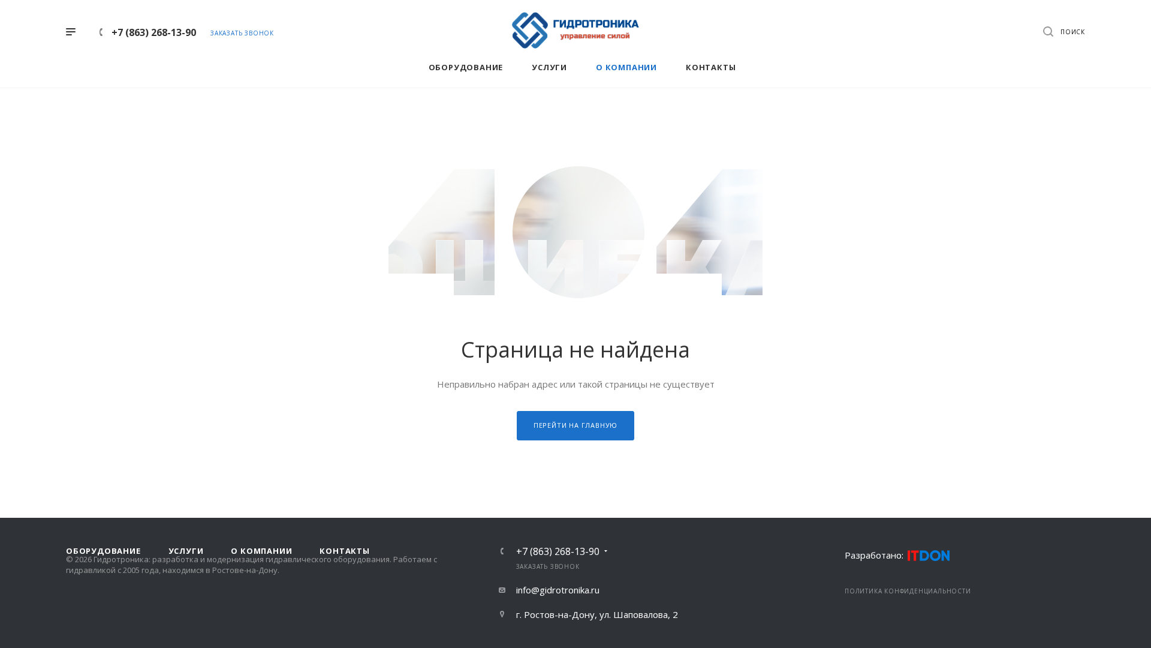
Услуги (186, 550)
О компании (261, 550)
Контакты (344, 550)
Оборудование (103, 550)
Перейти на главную (575, 425)
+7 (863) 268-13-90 (154, 32)
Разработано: (874, 555)
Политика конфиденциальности (908, 591)
